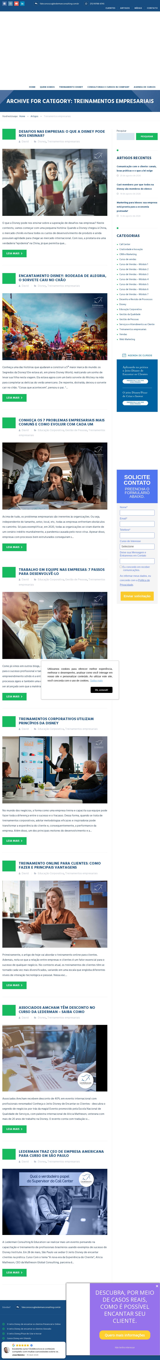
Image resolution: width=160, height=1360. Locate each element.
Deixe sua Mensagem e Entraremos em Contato (133, 517)
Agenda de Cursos (144, 50)
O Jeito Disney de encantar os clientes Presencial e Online (34, 1288)
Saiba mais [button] (96, 680)
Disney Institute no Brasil (18, 1306)
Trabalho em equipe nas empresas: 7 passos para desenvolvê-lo (62, 535)
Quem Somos (47, 50)
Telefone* (125, 493)
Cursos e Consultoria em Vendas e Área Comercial (30, 1316)
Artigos (125, 8)
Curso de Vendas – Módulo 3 (133, 238)
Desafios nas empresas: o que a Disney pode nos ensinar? (62, 97)
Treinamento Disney (71, 50)
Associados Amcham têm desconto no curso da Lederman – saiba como (57, 973)
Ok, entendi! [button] (101, 690)
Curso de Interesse (130, 504)
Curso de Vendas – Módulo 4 (134, 243)
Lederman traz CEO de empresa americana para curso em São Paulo (61, 1117)
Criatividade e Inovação (131, 213)
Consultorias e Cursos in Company (108, 50)
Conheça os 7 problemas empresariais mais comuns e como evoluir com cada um (62, 385)
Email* (123, 482)
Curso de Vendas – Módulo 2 (133, 233)
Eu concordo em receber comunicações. (136, 532)
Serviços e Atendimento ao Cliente (137, 288)
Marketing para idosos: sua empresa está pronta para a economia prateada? (137, 170)
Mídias (138, 8)
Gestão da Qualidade (129, 278)
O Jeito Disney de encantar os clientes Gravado (29, 1292)
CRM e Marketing (128, 218)
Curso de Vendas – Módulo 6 (133, 253)
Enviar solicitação (137, 559)
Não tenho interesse (125, 1347)
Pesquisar (121, 94)
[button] (65, 1342)
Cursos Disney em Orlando (19, 1302)
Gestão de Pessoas (76, 393)
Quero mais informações (125, 1335)
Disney (42, 105)
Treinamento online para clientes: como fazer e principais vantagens (60, 828)
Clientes (110, 8)
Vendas (123, 298)
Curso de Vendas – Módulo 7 (133, 258)
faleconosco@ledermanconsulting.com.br (59, 3)
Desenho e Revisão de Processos (135, 263)
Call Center (124, 208)
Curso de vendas (127, 223)
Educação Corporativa (51, 393)
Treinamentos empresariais (63, 105)
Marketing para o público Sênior (22, 1325)
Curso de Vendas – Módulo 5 (133, 248)
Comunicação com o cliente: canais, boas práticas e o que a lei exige (136, 132)
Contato (152, 8)
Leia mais (12, 217)
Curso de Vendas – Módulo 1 (133, 228)
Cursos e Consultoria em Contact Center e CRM (29, 1320)
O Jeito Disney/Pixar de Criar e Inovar (24, 1297)
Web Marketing (127, 303)
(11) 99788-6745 (97, 3)
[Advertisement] (137, 404)
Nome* (124, 470)
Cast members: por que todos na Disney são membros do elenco (135, 150)
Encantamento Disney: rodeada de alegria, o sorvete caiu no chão (62, 241)
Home (32, 50)
